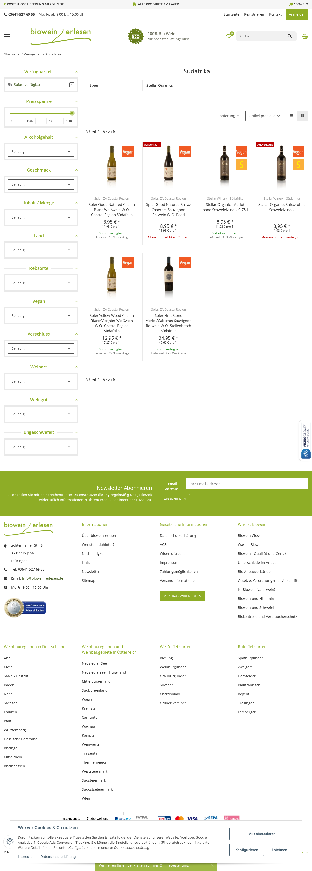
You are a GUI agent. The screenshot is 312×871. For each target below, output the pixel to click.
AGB (163, 544)
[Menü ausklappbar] (7, 36)
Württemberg (15, 730)
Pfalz (8, 721)
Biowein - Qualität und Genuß (262, 553)
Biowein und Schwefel (256, 607)
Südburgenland (94, 690)
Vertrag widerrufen (182, 596)
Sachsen (11, 703)
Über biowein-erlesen (99, 535)
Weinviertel (91, 744)
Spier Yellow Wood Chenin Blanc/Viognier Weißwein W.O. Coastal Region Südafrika (112, 323)
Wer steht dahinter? (98, 544)
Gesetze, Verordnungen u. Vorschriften (270, 580)
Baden (9, 685)
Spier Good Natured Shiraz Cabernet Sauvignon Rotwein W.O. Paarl (168, 209)
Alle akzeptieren (262, 834)
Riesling (166, 658)
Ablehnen (279, 850)
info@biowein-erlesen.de (42, 578)
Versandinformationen (178, 580)
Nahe (8, 694)
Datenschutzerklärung (58, 856)
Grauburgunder (173, 676)
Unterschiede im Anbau (257, 562)
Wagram (89, 699)
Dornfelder (247, 676)
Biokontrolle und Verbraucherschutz (267, 616)
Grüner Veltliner (173, 703)
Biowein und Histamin (256, 598)
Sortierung (226, 115)
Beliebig (18, 151)
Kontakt (275, 14)
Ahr (7, 658)
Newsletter (91, 571)
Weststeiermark (94, 771)
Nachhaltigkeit (94, 553)
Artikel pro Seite (262, 115)
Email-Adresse (171, 486)
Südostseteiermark (97, 789)
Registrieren (254, 14)
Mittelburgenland (96, 681)
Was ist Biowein (250, 544)
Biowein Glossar (251, 535)
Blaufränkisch (249, 685)
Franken (10, 712)
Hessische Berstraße (20, 739)
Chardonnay (170, 694)
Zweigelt (245, 667)
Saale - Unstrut (16, 676)
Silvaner (166, 685)
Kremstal (89, 708)
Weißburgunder (173, 667)
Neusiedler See (94, 663)
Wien (86, 798)
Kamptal (89, 735)
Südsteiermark (94, 780)
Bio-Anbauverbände (254, 571)
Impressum (26, 856)
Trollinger (246, 703)
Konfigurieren (246, 850)
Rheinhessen (14, 766)
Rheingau (12, 748)
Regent (243, 694)
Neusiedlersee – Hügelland (104, 672)
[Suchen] (292, 36)
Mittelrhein (13, 757)
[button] (218, 14)
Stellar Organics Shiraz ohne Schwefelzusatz (281, 207)
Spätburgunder (250, 658)
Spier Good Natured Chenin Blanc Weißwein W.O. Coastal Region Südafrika (112, 209)
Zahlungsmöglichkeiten (179, 571)
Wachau (88, 726)
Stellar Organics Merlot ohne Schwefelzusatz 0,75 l (225, 207)
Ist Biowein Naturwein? (256, 589)
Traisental (90, 753)
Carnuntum (91, 717)
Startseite (231, 14)
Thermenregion (94, 762)
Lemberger (247, 712)
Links (86, 562)
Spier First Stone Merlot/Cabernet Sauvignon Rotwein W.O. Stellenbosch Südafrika (169, 323)
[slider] (72, 113)
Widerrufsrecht (172, 553)
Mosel (9, 667)
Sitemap (88, 580)
